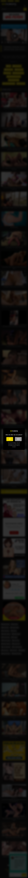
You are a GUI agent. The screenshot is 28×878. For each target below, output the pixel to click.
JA (10, 439)
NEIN (18, 439)
